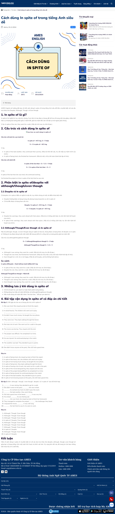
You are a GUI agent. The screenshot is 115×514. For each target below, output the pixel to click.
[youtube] (6, 471)
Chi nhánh (97, 4)
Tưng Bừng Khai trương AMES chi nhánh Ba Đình (100, 35)
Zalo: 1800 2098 (64, 469)
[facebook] (2, 471)
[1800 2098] (111, 499)
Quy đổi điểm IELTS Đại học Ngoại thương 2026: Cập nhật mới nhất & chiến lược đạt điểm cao (100, 61)
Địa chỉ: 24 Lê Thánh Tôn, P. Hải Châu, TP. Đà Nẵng (20, 463)
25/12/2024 (39, 95)
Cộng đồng (86, 4)
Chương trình (54, 4)
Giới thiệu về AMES (94, 463)
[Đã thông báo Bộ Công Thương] (62, 511)
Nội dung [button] (8, 103)
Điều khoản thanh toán (96, 466)
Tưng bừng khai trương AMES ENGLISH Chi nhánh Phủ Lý (100, 24)
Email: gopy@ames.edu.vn (11, 468)
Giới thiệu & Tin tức (40, 4)
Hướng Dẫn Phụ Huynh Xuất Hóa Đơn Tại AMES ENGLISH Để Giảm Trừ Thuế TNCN (100, 53)
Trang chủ (6, 10)
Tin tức (13, 10)
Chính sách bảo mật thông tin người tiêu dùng (98, 470)
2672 (23, 95)
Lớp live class (65, 4)
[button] (57, 481)
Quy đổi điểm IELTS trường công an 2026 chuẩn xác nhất (99, 87)
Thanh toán (63, 463)
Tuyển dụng (77, 4)
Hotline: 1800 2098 (66, 466)
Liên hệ (106, 4)
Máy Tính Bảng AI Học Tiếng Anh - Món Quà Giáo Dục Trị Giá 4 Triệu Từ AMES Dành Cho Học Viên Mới (101, 70)
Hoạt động (8, 95)
